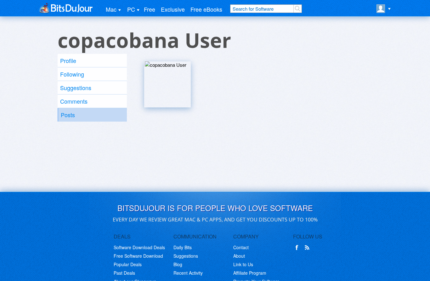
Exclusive (173, 9)
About (239, 256)
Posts (68, 115)
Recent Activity (188, 273)
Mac (111, 9)
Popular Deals (128, 264)
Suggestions (75, 87)
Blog (177, 264)
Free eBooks (206, 9)
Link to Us (243, 264)
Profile (68, 60)
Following (72, 74)
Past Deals (124, 273)
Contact (241, 247)
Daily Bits (182, 247)
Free (149, 9)
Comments (74, 101)
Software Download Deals (139, 247)
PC (131, 9)
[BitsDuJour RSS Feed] (308, 248)
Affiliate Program (249, 273)
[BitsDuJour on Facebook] (298, 248)
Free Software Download (138, 256)
